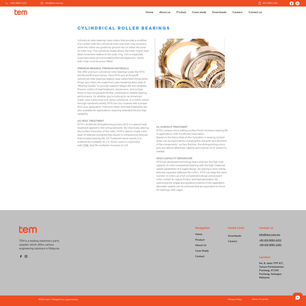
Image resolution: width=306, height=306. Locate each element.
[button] (181, 12)
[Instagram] (297, 3)
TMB (85, 145)
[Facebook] (292, 3)
